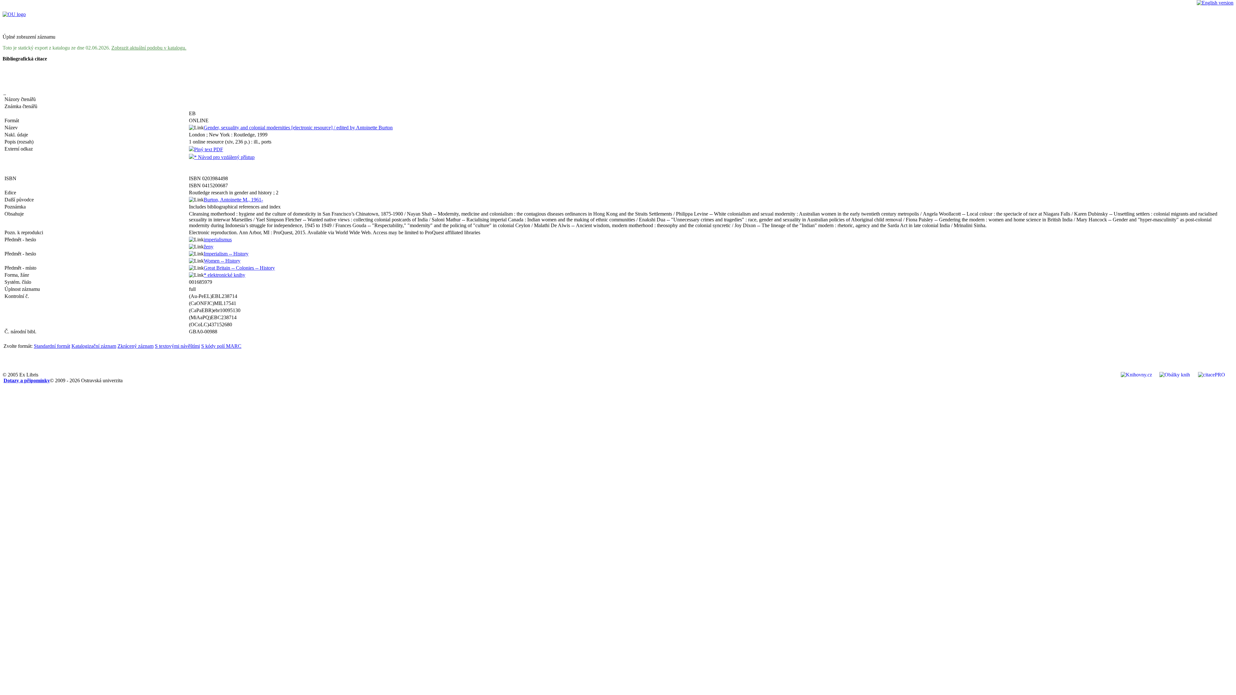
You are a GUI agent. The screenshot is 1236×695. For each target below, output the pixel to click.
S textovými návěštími (177, 346)
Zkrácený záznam (135, 346)
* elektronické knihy (224, 275)
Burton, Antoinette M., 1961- (233, 199)
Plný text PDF (208, 149)
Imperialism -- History (226, 253)
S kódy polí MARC (221, 346)
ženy (208, 246)
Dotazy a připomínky (27, 380)
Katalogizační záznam (93, 346)
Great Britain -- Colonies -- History (239, 268)
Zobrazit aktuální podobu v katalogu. (148, 48)
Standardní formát (52, 346)
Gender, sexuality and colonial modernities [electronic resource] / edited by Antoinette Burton (298, 127)
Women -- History (222, 261)
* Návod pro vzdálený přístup (224, 157)
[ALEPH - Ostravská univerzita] (14, 14)
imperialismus (218, 239)
